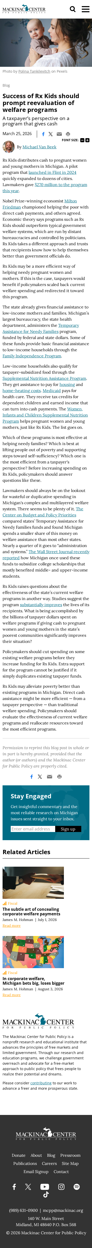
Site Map (70, 1163)
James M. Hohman (18, 919)
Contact (61, 1171)
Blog (6, 85)
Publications (25, 1163)
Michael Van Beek (39, 146)
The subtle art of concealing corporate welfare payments (31, 911)
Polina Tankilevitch (34, 71)
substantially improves (41, 604)
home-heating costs (22, 390)
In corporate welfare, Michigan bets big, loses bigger (33, 981)
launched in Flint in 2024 (52, 172)
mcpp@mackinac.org (63, 1210)
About (36, 1155)
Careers (49, 1163)
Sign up (68, 828)
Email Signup (36, 1171)
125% (87, 140)
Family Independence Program (32, 355)
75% (82, 140)
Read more (12, 925)
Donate (19, 1155)
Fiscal (12, 903)
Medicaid (52, 390)
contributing (41, 1083)
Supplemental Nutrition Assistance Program (44, 378)
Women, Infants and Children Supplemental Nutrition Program (45, 415)
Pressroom (70, 1155)
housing (67, 384)
